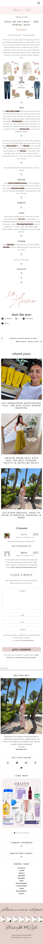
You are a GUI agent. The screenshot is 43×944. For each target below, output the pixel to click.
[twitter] (21, 767)
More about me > (21, 749)
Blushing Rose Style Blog (20, 935)
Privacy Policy (28, 640)
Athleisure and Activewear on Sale (23, 338)
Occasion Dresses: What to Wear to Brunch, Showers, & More (21, 515)
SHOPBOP (21, 875)
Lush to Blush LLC (26, 937)
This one (21, 219)
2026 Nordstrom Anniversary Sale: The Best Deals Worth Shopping (21, 405)
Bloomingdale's (21, 891)
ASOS (21, 880)
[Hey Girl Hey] (21, 706)
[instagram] (8, 762)
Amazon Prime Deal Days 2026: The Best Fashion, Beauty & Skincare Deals (21, 460)
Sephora (21, 873)
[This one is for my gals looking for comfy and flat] (40, 919)
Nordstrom (21, 868)
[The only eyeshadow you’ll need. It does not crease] (8, 919)
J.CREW (21, 870)
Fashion (21, 29)
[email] (26, 762)
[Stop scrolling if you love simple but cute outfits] (27, 919)
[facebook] (35, 762)
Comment (22, 591)
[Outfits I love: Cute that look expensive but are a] (15, 919)
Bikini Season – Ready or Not (27, 341)
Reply (36, 534)
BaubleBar (21, 878)
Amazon (21, 893)
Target (21, 888)
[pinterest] (17, 762)
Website (22, 629)
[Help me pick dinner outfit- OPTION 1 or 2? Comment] (21, 919)
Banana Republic (21, 883)
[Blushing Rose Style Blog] (21, 931)
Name (23, 615)
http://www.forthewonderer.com (24, 567)
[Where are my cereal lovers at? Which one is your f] (34, 919)
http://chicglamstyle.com (21, 546)
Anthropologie (21, 886)
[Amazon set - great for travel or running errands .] (2, 919)
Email (23, 622)
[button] (3, 801)
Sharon (24, 552)
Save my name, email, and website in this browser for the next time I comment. (21, 636)
